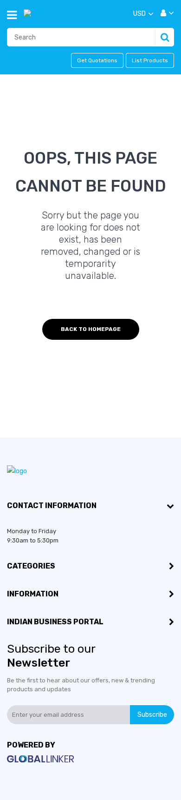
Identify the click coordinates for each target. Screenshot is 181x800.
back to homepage (91, 329)
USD (139, 14)
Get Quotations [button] (97, 60)
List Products (150, 60)
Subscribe (152, 715)
